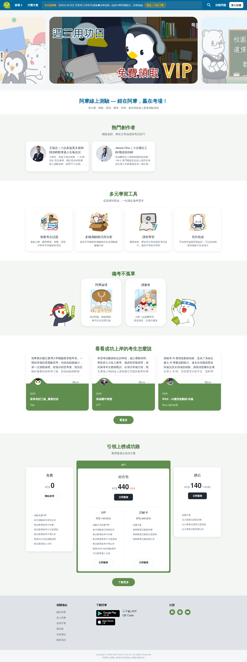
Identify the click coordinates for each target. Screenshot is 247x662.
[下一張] (224, 50)
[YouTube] (188, 612)
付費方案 (33, 5)
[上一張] (22, 50)
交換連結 (61, 634)
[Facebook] (172, 612)
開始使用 (49, 496)
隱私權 (60, 628)
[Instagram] (180, 612)
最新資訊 (61, 639)
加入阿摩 (61, 617)
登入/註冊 (236, 5)
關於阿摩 (61, 612)
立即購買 (123, 497)
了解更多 (123, 582)
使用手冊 (61, 623)
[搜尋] (209, 5)
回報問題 (220, 5)
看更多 (123, 420)
